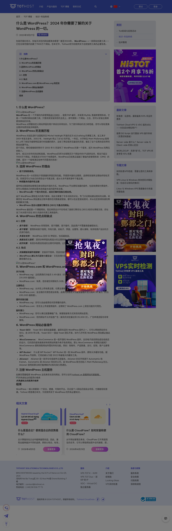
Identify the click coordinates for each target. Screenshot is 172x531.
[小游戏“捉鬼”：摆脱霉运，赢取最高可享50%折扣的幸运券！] (86, 265)
